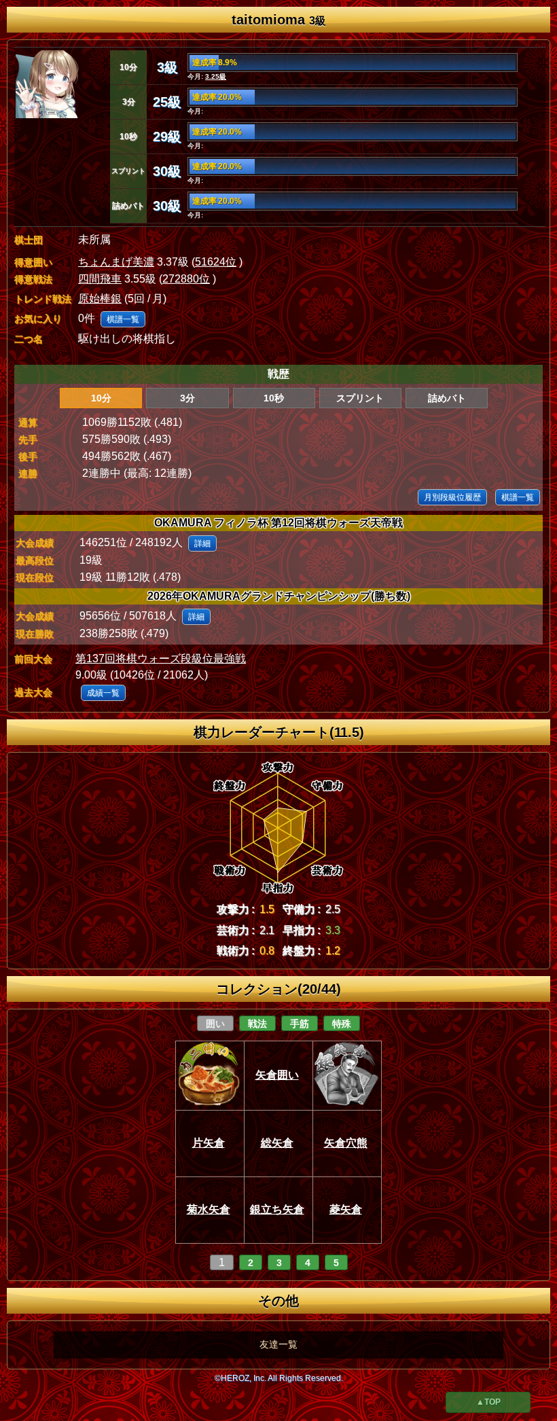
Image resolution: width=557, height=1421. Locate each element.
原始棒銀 (100, 298)
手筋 (299, 1023)
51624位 (215, 262)
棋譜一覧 (123, 319)
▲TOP (488, 1402)
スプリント (360, 398)
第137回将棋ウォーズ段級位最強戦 (160, 658)
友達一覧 (278, 1344)
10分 (101, 398)
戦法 (257, 1023)
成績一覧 (103, 693)
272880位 (186, 279)
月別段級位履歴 (452, 497)
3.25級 (215, 76)
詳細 (202, 543)
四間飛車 (100, 279)
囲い (215, 1023)
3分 (187, 398)
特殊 (341, 1023)
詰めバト (447, 398)
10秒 (274, 398)
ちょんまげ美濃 (116, 262)
